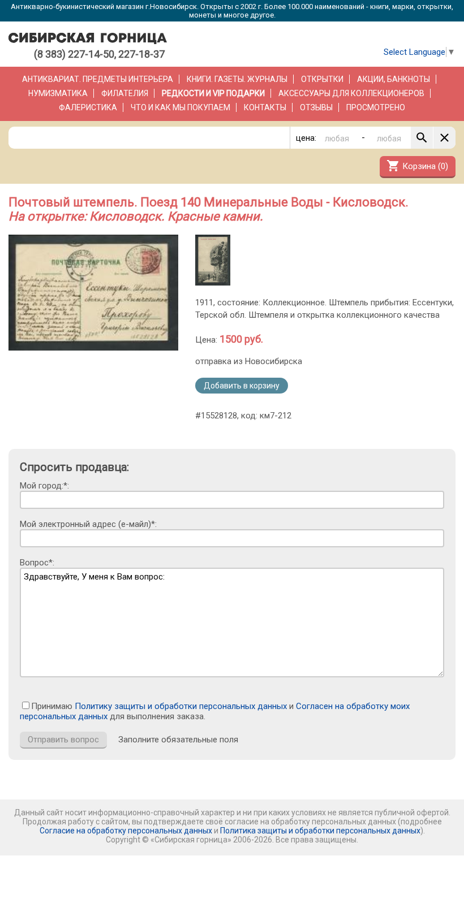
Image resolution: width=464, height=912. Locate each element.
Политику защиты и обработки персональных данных (181, 706)
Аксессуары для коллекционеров (351, 93)
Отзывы (316, 107)
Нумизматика (58, 93)
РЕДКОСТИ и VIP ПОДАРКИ (213, 93)
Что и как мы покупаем (180, 107)
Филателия (124, 93)
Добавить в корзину (242, 385)
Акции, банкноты (393, 79)
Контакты (265, 107)
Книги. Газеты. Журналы (237, 79)
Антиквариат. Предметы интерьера (97, 79)
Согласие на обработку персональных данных (126, 830)
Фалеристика (88, 107)
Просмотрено (375, 107)
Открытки (322, 79)
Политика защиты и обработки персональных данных (320, 830)
